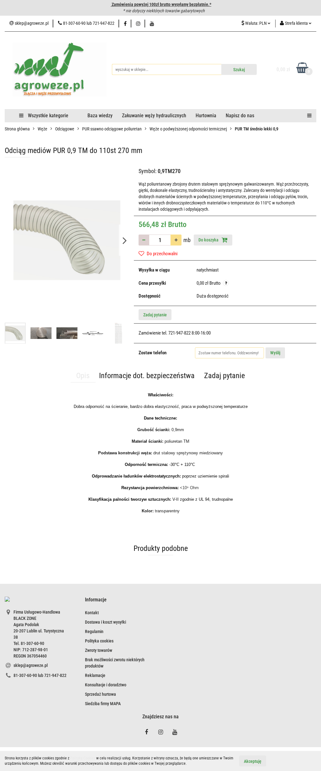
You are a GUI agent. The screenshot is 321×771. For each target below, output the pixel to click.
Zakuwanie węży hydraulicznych (154, 116)
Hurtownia (206, 116)
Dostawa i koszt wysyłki (105, 622)
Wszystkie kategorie (47, 116)
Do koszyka (208, 239)
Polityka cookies (99, 640)
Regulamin (94, 631)
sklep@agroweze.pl (30, 665)
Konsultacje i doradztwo (105, 684)
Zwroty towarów (98, 650)
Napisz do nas (240, 116)
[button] (96, 600)
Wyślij (275, 352)
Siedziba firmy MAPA (103, 703)
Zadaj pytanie (155, 314)
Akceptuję (252, 760)
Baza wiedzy (100, 116)
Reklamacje (95, 675)
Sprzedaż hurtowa (100, 694)
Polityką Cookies (82, 758)
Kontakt (92, 612)
